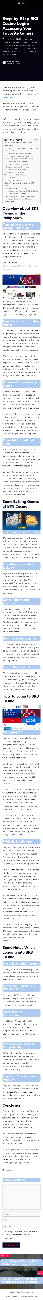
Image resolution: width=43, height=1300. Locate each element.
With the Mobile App (16, 180)
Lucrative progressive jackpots (19, 164)
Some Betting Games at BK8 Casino (19, 159)
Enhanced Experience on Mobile (20, 153)
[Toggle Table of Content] (36, 139)
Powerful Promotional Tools (19, 156)
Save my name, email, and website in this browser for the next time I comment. (21, 1234)
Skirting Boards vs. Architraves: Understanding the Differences (20, 1280)
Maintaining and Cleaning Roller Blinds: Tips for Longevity (20, 1263)
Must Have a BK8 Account (18, 188)
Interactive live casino (16, 172)
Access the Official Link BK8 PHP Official (23, 191)
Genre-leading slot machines (19, 167)
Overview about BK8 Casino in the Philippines (18, 144)
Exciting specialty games (17, 170)
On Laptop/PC (14, 178)
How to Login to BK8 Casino (16, 175)
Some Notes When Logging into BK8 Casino (19, 184)
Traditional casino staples (18, 162)
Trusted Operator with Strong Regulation (23, 148)
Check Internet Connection (18, 194)
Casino (9, 1170)
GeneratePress (31, 1297)
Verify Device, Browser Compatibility (22, 196)
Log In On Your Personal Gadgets (20, 199)
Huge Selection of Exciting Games (21, 151)
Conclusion (9, 201)
